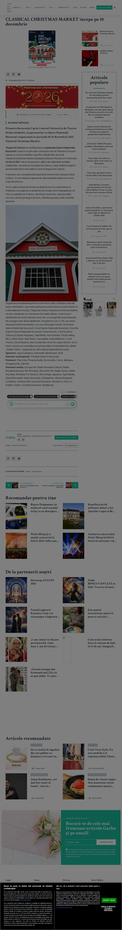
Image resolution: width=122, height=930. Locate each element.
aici (48, 915)
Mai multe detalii (26, 900)
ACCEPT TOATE (109, 900)
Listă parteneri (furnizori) (64, 907)
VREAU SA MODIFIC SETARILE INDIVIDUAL (108, 908)
